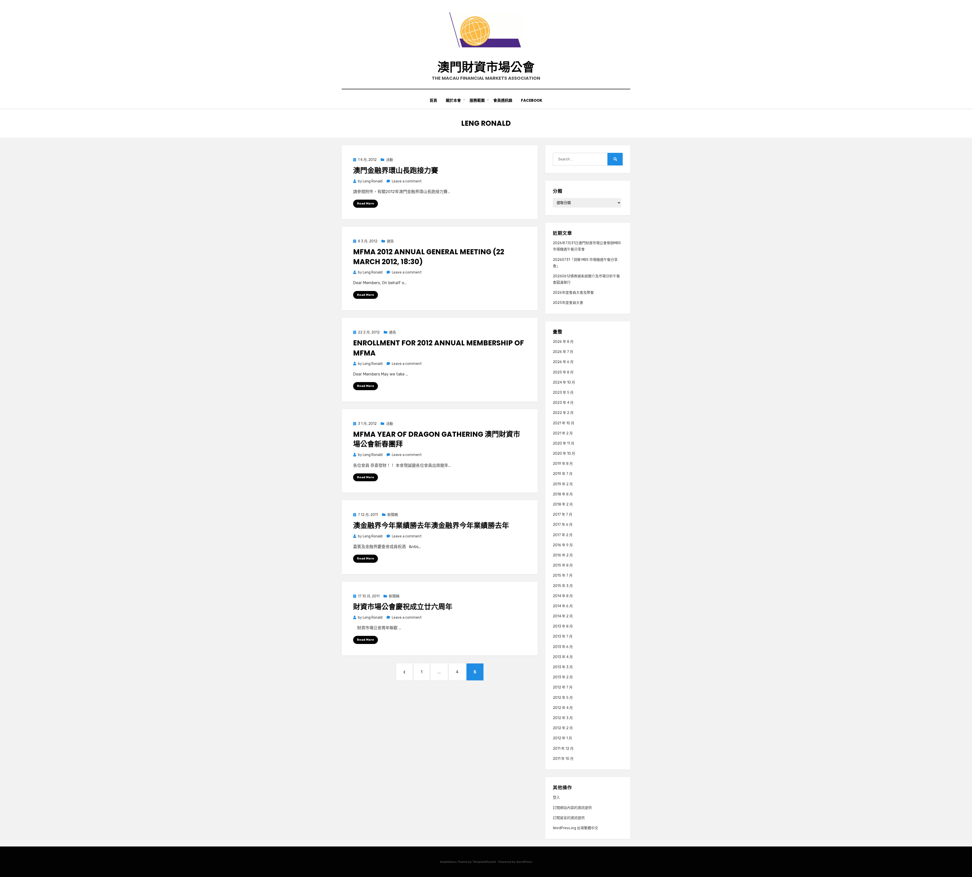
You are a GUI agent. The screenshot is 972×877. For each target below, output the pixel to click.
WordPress (524, 862)
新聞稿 (392, 515)
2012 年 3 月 (563, 718)
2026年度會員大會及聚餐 (573, 292)
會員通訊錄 (502, 100)
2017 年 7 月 (562, 514)
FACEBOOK (531, 100)
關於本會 (453, 100)
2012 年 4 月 (563, 708)
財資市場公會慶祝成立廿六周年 (402, 607)
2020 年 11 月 (563, 443)
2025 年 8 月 (563, 372)
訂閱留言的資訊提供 (569, 818)
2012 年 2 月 (563, 728)
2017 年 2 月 (563, 535)
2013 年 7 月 (563, 636)
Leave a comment (407, 181)
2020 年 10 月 (564, 453)
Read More (365, 203)
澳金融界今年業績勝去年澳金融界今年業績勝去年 (431, 526)
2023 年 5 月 (563, 392)
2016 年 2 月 (563, 555)
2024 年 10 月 (564, 382)
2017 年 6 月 (563, 525)
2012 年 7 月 (563, 687)
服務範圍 (477, 100)
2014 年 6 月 (563, 606)
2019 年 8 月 (563, 464)
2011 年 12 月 (563, 748)
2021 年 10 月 (563, 423)
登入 (556, 797)
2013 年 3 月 (563, 667)
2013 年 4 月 (563, 657)
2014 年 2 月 (563, 616)
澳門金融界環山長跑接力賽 (395, 171)
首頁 (433, 100)
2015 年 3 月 (563, 586)
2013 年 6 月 (563, 647)
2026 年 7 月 (563, 352)
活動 (389, 160)
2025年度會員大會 (568, 303)
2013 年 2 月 (563, 677)
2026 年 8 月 (563, 342)
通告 (390, 241)
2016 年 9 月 (563, 545)
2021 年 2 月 (563, 433)
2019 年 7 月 (563, 474)
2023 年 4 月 (563, 403)
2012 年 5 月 (563, 698)
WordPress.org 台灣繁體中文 (575, 828)
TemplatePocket (484, 862)
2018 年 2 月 (563, 504)
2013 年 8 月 (563, 626)
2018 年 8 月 (563, 494)
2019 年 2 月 (563, 484)
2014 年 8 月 (563, 596)
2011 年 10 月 (563, 759)
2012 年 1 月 (562, 738)
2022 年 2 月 (563, 413)
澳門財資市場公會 (486, 67)
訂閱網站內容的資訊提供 (572, 808)
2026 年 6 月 (563, 362)
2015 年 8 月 (563, 565)
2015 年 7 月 (563, 575)
